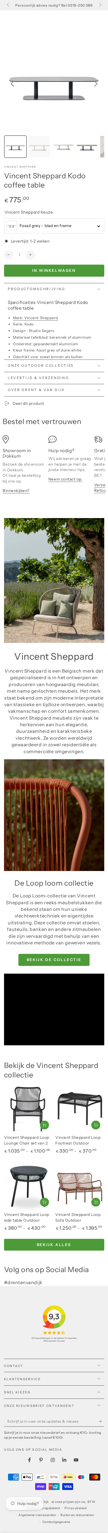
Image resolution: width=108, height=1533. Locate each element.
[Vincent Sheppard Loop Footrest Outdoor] (79, 1109)
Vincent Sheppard (20, 166)
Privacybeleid (76, 1508)
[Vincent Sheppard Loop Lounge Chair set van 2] (28, 1109)
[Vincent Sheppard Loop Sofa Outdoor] (79, 1186)
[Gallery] (54, 97)
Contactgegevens (56, 1522)
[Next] (96, 84)
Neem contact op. (65, 479)
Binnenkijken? (16, 490)
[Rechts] (99, 5)
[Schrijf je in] (101, 1421)
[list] (54, 467)
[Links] (8, 5)
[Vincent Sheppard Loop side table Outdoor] (28, 1186)
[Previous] (12, 84)
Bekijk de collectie (54, 959)
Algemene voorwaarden (37, 1515)
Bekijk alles (54, 1244)
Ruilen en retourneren (77, 1515)
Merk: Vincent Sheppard (35, 318)
